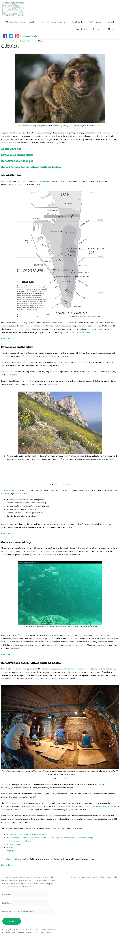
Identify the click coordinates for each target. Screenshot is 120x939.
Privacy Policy (112, 877)
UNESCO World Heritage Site (75, 669)
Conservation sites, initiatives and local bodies (31, 167)
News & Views (82, 29)
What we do (77, 22)
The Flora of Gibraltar (9, 490)
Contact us (25, 36)
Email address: (8, 911)
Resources (98, 29)
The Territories (95, 22)
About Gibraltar (11, 149)
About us (32, 22)
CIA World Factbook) (81, 332)
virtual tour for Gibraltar (12, 859)
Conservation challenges (17, 161)
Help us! (110, 22)
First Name (7, 894)
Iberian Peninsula (46, 181)
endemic (110, 490)
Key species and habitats (17, 155)
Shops (111, 29)
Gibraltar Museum (13, 844)
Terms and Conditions (80, 877)
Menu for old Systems (15, 22)
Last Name (7, 903)
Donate (34, 36)
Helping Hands (12, 850)
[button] (50, 484)
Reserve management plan (99, 806)
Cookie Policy (98, 877)
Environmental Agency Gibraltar (19, 841)
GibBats (9, 847)
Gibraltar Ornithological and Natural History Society (27, 834)
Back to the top (7, 338)
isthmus (59, 322)
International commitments (54, 22)
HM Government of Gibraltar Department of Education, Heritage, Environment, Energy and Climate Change (49, 837)
